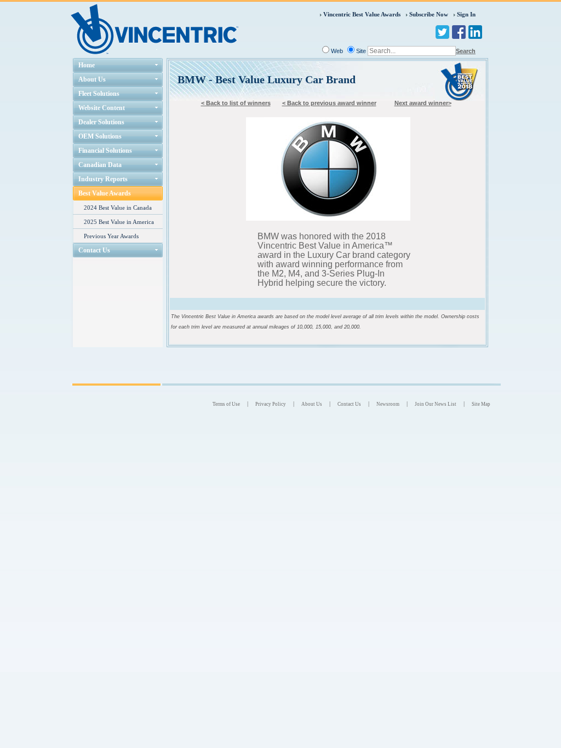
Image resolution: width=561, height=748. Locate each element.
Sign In (466, 14)
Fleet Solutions (98, 93)
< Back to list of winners (236, 103)
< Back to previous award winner (329, 103)
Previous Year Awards (111, 236)
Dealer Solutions (101, 122)
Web (337, 51)
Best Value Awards (104, 193)
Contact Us (94, 250)
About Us (92, 79)
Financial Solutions (105, 150)
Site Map (481, 404)
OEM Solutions (100, 136)
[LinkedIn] (475, 32)
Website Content (101, 108)
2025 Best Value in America (119, 221)
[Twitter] (442, 32)
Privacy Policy (270, 404)
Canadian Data (100, 165)
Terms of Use (226, 404)
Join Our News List (435, 404)
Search (466, 51)
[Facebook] (459, 32)
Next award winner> (422, 103)
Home (86, 65)
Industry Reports (103, 179)
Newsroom (387, 404)
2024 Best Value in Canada (118, 207)
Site (361, 51)
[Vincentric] (154, 28)
